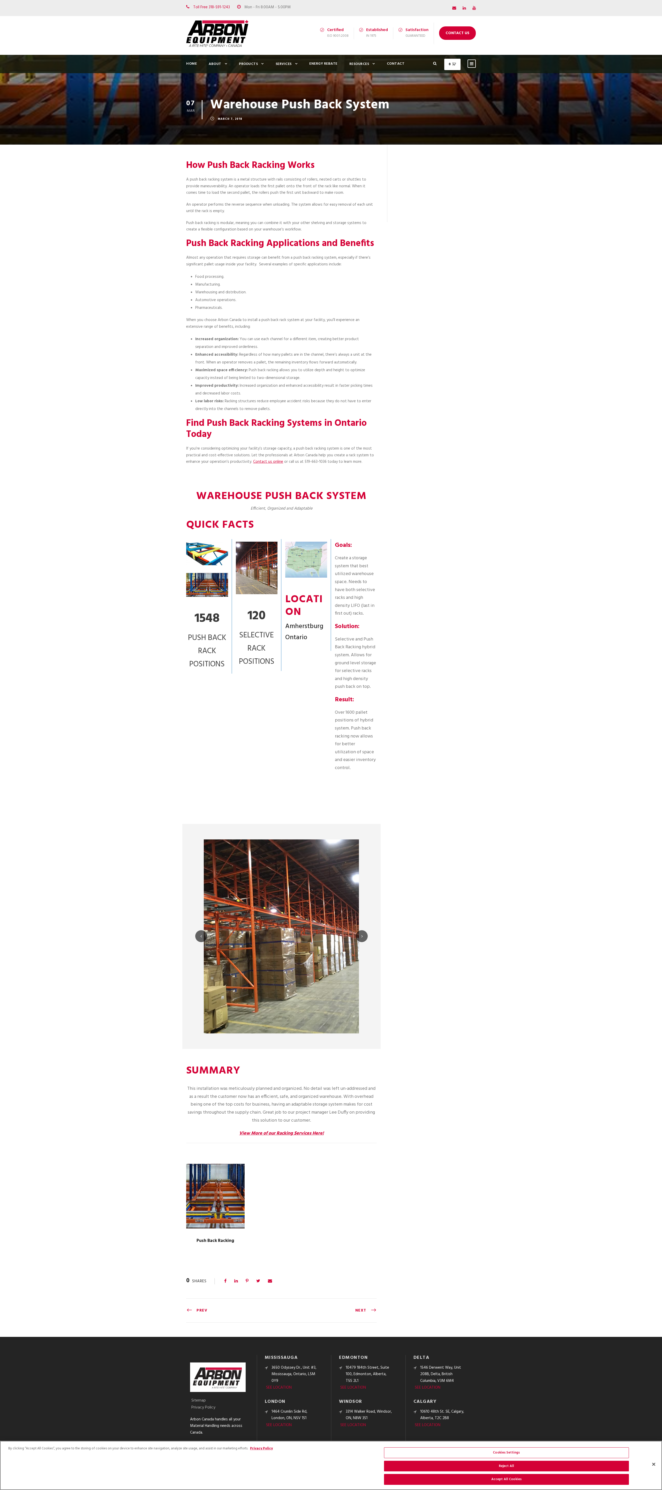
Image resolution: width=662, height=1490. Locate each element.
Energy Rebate (323, 64)
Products (248, 64)
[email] (454, 8)
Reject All (506, 1466)
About (215, 64)
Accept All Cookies (506, 1479)
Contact (396, 64)
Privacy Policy (203, 1407)
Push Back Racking (215, 1240)
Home (191, 64)
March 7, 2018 (230, 119)
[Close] (653, 1464)
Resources (359, 64)
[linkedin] (464, 8)
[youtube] (474, 8)
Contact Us (457, 33)
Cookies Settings (506, 1452)
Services (284, 64)
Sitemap (198, 1400)
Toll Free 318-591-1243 (211, 7)
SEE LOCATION (279, 1387)
